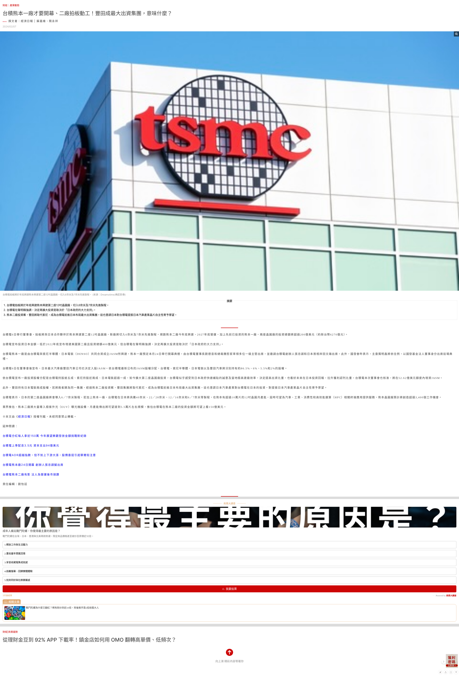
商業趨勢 (13, 631)
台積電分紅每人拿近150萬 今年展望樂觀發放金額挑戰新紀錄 (45, 436)
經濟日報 (24, 416)
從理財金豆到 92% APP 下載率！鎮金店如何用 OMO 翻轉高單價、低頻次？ (89, 640)
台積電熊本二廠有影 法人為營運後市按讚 (31, 474)
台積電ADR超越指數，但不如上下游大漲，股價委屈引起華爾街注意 (49, 455)
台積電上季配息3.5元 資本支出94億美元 (31, 445)
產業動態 (14, 5)
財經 (5, 5)
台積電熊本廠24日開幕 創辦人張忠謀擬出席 (33, 464)
